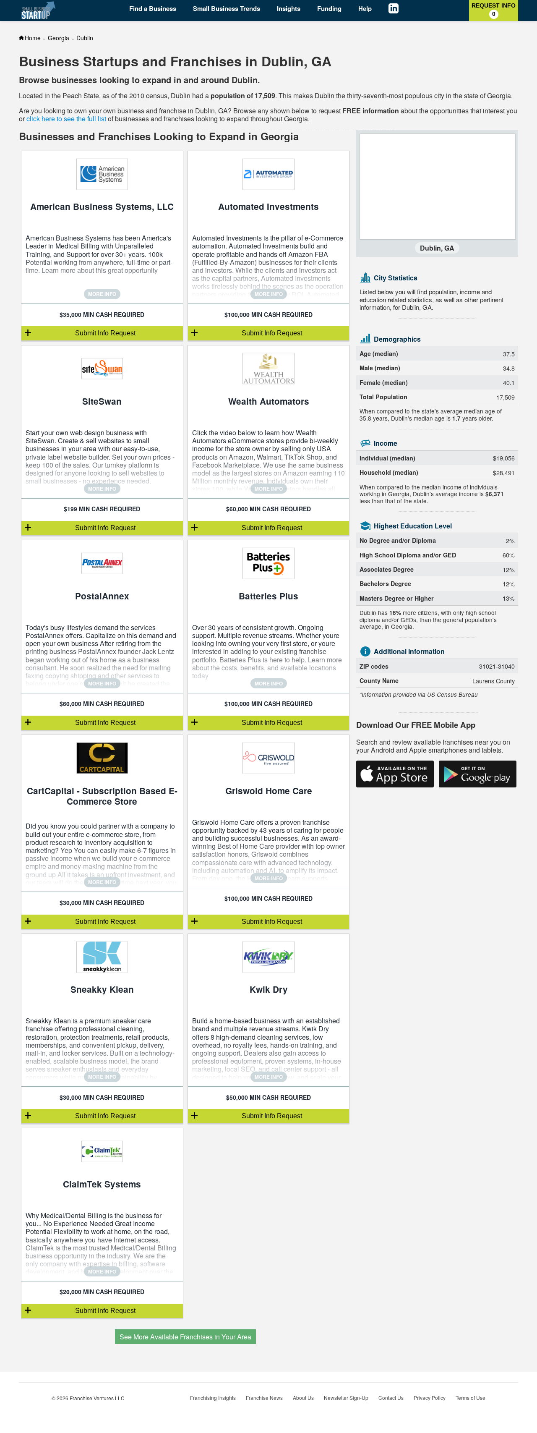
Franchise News (264, 1397)
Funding (329, 8)
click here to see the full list (66, 118)
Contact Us (391, 1397)
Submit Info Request (105, 333)
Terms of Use (470, 1397)
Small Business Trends (226, 8)
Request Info (494, 9)
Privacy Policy (430, 1397)
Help (365, 8)
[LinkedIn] (399, 9)
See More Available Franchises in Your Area (185, 1336)
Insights (288, 8)
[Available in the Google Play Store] (477, 774)
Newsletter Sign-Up (346, 1397)
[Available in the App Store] (395, 774)
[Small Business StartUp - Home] (39, 10)
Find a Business (152, 8)
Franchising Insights (213, 1397)
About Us (303, 1397)
